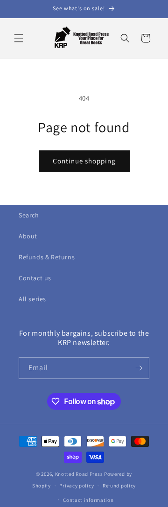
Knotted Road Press (79, 474)
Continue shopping (84, 160)
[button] (18, 38)
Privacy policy (76, 485)
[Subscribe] (138, 368)
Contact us (35, 278)
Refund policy (119, 485)
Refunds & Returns (47, 257)
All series (32, 299)
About (28, 236)
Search (29, 215)
